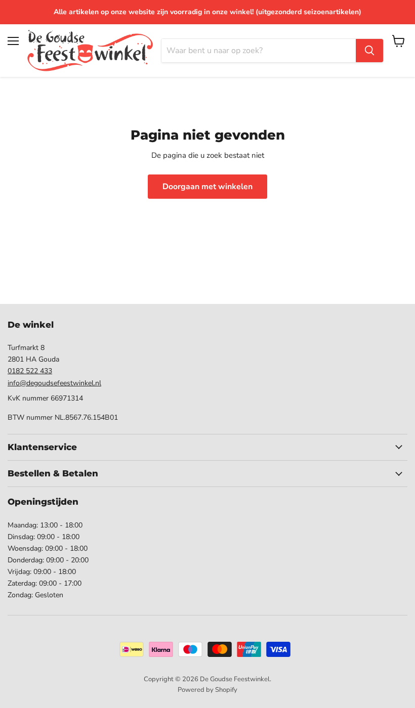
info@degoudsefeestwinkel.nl (54, 383)
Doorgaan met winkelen (207, 186)
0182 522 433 (30, 371)
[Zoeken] (369, 50)
